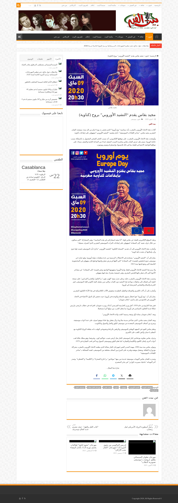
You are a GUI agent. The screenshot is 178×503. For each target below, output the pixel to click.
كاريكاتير (73, 5)
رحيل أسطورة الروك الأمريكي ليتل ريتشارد (138, 427)
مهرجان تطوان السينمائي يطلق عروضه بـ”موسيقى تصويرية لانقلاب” (145, 459)
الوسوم (30, 59)
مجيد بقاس (107, 387)
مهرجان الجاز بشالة (94, 387)
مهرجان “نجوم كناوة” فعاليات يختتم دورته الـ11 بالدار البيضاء (83, 446)
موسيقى (133, 119)
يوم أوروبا (154, 390)
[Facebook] (38, 5)
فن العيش (132, 5)
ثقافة (142, 5)
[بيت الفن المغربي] (141, 20)
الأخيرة (58, 59)
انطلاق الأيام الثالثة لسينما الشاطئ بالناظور (41, 82)
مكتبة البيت (112, 5)
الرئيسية (157, 5)
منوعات (122, 5)
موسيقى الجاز (80, 387)
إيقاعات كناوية (147, 387)
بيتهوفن (124, 387)
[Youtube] (35, 5)
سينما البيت (101, 5)
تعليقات (40, 59)
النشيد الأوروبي (134, 387)
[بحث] (18, 5)
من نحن (64, 5)
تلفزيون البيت (83, 5)
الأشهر (49, 59)
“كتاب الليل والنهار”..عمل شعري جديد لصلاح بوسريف (85, 427)
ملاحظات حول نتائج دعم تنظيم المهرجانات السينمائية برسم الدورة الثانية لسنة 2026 (116, 46)
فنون (150, 5)
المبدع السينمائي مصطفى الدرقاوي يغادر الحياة (39, 65)
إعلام (92, 5)
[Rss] (40, 5)
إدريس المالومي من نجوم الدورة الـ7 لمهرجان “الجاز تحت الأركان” (114, 447)
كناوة (116, 387)
